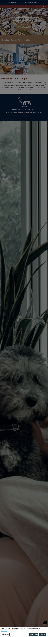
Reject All (43, 634)
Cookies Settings (5, 634)
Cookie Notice (4, 632)
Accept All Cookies (34, 634)
